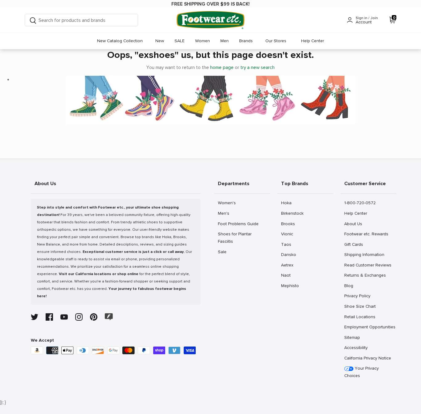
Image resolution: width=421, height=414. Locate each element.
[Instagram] (79, 317)
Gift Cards (353, 244)
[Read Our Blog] (109, 316)
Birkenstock (292, 213)
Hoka (288, 202)
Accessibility (356, 347)
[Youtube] (64, 317)
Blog (351, 285)
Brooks (288, 223)
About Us (353, 223)
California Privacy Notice (367, 358)
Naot (288, 275)
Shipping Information (364, 254)
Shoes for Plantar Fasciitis (234, 237)
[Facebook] (49, 317)
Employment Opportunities (369, 327)
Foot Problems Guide (238, 223)
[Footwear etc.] (210, 20)
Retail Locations (359, 316)
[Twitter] (34, 317)
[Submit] (33, 20)
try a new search (257, 67)
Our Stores (275, 40)
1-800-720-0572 (360, 202)
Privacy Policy (357, 295)
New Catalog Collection (120, 40)
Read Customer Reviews (367, 265)
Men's (224, 213)
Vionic (288, 234)
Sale (224, 251)
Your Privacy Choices (361, 372)
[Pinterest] (93, 317)
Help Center (312, 40)
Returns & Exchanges (365, 275)
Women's (227, 202)
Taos (288, 244)
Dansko (288, 254)
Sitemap (352, 337)
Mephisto (290, 285)
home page (222, 67)
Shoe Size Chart (360, 306)
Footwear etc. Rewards (366, 234)
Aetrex (288, 265)
